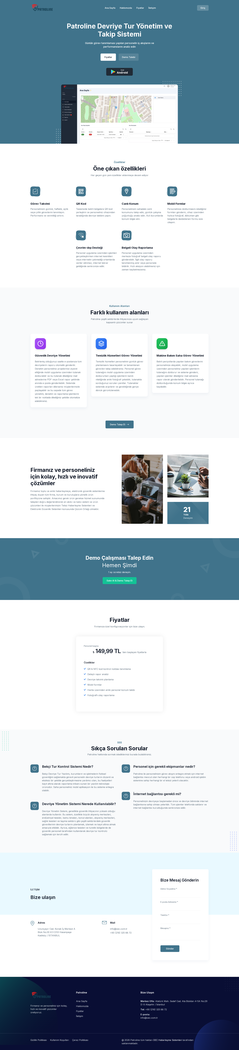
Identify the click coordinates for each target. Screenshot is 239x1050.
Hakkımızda (126, 8)
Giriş (202, 8)
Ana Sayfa (110, 8)
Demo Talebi (128, 57)
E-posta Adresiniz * (169, 902)
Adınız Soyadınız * (168, 889)
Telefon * (164, 915)
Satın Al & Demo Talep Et (120, 580)
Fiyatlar (140, 8)
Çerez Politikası (80, 1040)
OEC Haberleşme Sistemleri (167, 1040)
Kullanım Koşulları (59, 1040)
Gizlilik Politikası (38, 1040)
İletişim (152, 8)
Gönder (170, 948)
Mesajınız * (165, 928)
